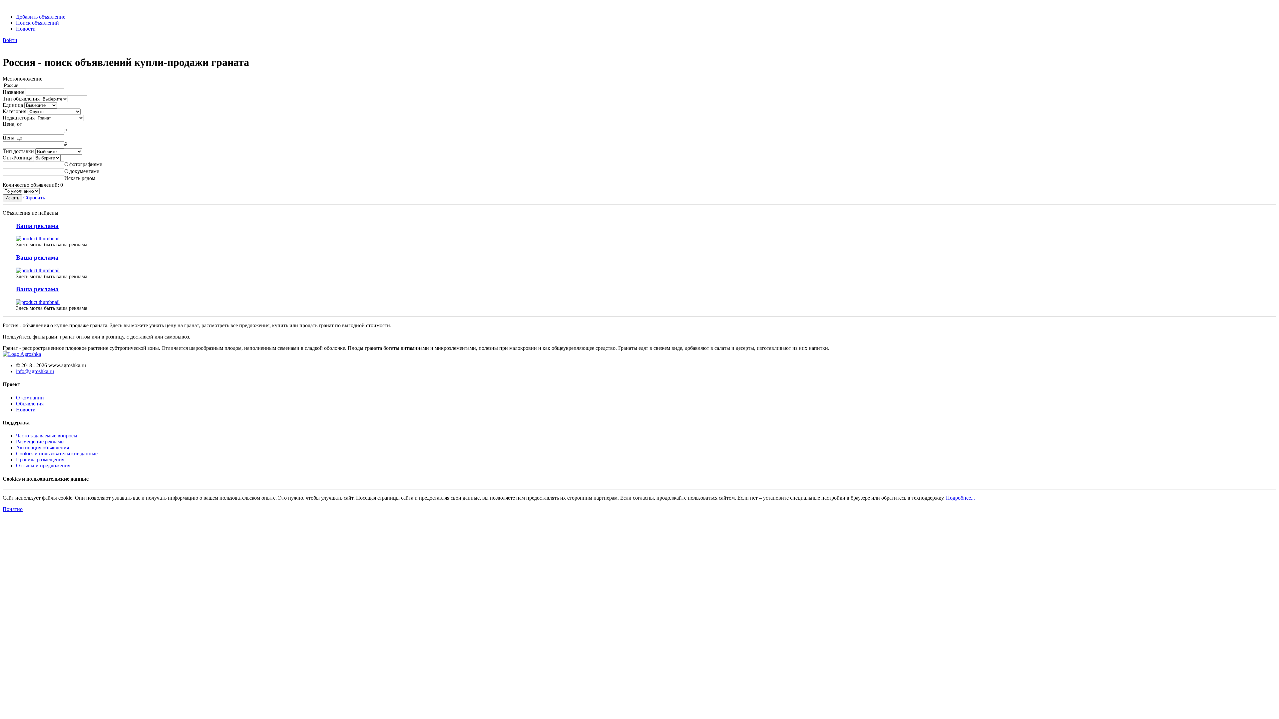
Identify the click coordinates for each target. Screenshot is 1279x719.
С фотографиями (83, 164)
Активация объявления (42, 447)
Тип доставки (18, 151)
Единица (13, 105)
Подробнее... (960, 498)
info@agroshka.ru (35, 371)
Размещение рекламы (40, 441)
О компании (30, 397)
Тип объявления (21, 99)
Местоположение (22, 79)
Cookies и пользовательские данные (57, 453)
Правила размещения (40, 459)
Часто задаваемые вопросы (46, 435)
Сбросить (34, 197)
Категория (14, 111)
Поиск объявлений (37, 23)
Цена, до (12, 137)
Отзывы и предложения (43, 465)
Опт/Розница (17, 157)
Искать (12, 197)
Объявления (30, 403)
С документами (82, 171)
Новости (26, 29)
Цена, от (12, 124)
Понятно (13, 509)
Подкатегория (19, 117)
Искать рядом (79, 178)
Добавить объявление (40, 17)
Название (13, 92)
